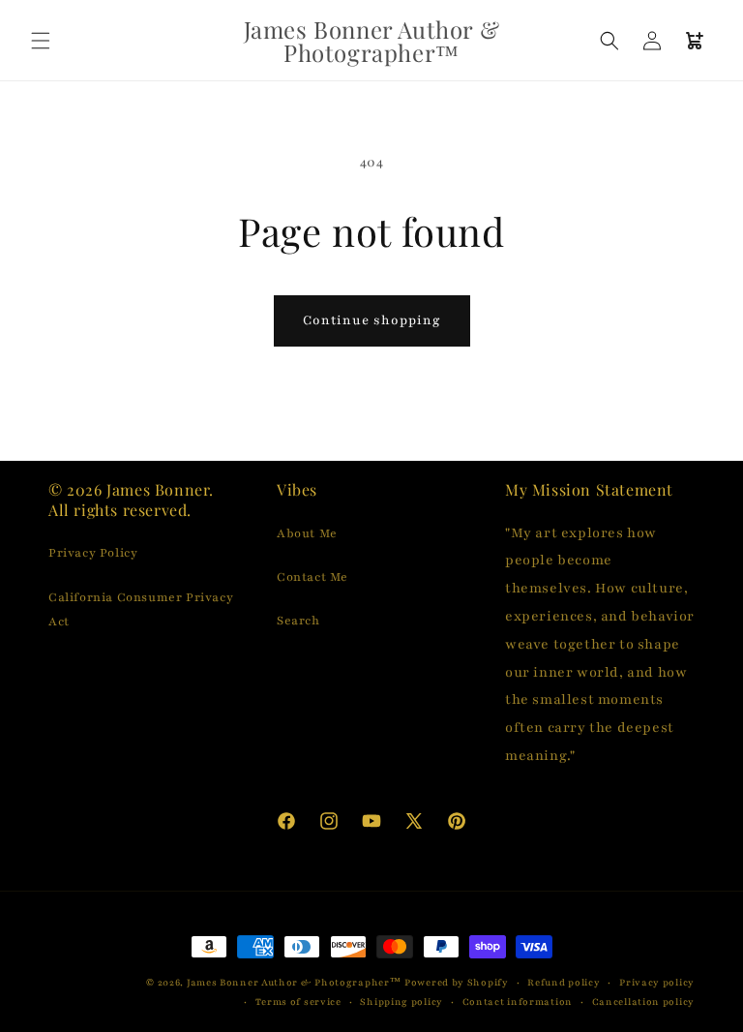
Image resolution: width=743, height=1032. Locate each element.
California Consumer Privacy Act (140, 609)
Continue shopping (372, 320)
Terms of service (298, 1001)
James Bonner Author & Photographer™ (294, 982)
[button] (40, 40)
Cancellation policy (643, 1001)
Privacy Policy (92, 553)
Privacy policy (657, 982)
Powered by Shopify (456, 982)
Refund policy (563, 982)
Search (298, 620)
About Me (307, 533)
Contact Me (312, 577)
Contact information (517, 1001)
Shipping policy (401, 1001)
